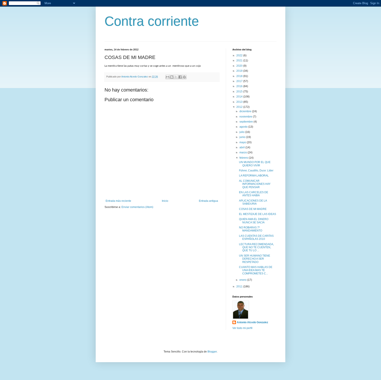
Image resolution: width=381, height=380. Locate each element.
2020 (239, 65)
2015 (239, 91)
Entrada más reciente (118, 200)
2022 (239, 55)
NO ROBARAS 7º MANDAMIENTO (250, 229)
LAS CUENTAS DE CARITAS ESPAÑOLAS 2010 (256, 237)
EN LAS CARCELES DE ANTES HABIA (253, 194)
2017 (239, 81)
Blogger (212, 351)
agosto (243, 126)
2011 (239, 286)
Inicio (165, 200)
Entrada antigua (208, 200)
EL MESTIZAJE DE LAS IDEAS (257, 214)
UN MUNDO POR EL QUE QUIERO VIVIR (255, 164)
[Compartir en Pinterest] (184, 77)
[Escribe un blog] (172, 77)
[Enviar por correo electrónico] (167, 77)
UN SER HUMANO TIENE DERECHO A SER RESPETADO (254, 259)
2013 (239, 101)
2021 (239, 60)
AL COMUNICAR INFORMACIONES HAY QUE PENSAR (255, 184)
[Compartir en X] (176, 77)
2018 (239, 76)
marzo (243, 152)
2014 (239, 96)
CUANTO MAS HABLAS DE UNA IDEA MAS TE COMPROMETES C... (255, 270)
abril (242, 147)
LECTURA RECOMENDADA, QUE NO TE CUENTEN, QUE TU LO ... (256, 247)
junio (242, 137)
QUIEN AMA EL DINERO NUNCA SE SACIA (253, 221)
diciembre (245, 111)
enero (243, 279)
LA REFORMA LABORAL (254, 175)
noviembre (246, 116)
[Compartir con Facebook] (180, 77)
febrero (244, 157)
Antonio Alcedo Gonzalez (252, 322)
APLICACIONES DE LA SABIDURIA (253, 202)
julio (242, 132)
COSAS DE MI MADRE (253, 209)
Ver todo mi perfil (242, 328)
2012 (239, 106)
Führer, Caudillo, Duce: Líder (256, 170)
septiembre (246, 121)
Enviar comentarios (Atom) (137, 207)
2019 (239, 70)
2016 (239, 86)
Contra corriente (152, 21)
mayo (243, 142)
